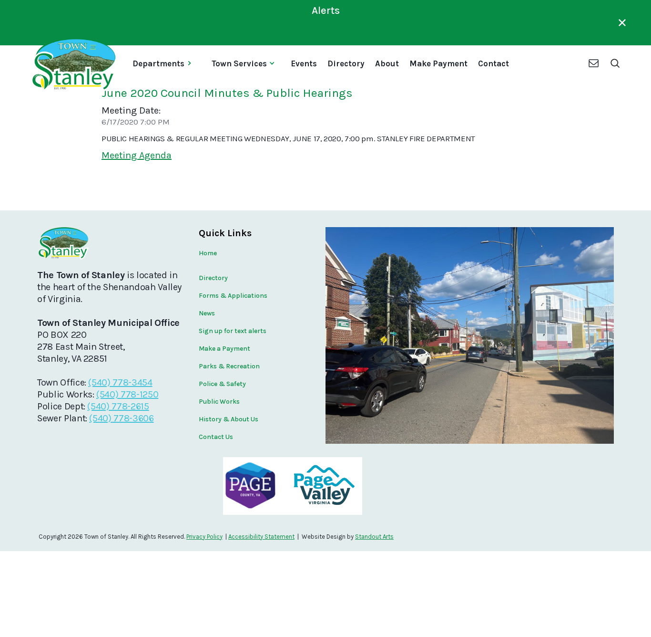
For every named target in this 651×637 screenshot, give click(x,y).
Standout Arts (374, 536)
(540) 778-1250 (127, 394)
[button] (165, 64)
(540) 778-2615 (118, 406)
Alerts (326, 10)
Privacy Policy (204, 536)
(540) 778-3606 (121, 418)
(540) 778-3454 (120, 382)
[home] (73, 64)
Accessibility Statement (261, 536)
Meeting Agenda (137, 155)
